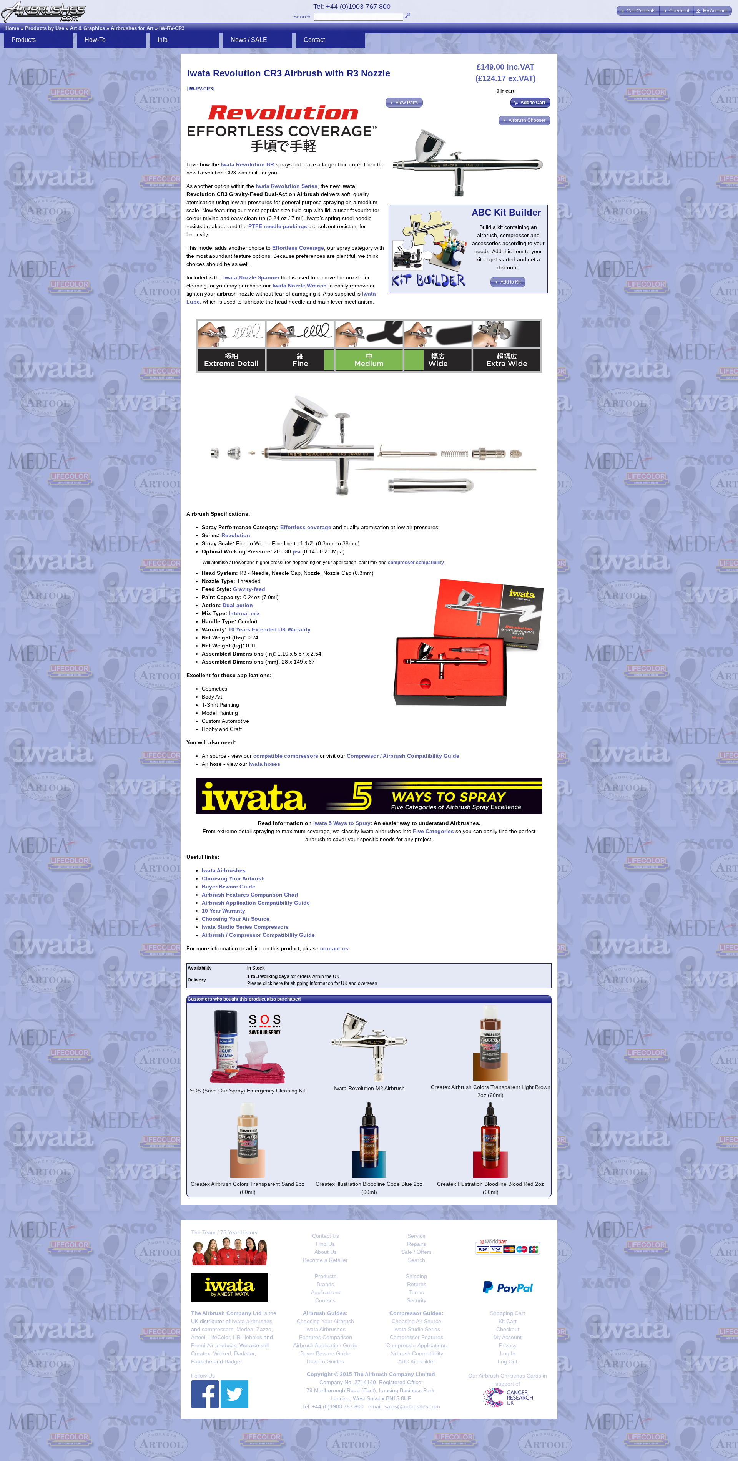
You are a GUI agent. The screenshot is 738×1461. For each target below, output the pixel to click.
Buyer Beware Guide (228, 886)
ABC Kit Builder (416, 1361)
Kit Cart (508, 1321)
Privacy (508, 1345)
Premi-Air (202, 1345)
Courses (325, 1300)
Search (302, 16)
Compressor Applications (416, 1345)
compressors (217, 1329)
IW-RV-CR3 (171, 28)
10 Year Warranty (223, 911)
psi (297, 551)
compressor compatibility (416, 562)
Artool (198, 1337)
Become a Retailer (325, 1260)
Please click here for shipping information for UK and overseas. (312, 983)
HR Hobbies (247, 1337)
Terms (416, 1292)
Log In (507, 1353)
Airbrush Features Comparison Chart (250, 895)
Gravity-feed (249, 589)
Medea (244, 1329)
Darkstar (244, 1353)
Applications (325, 1292)
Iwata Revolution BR (247, 164)
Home (12, 28)
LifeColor (219, 1337)
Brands (325, 1284)
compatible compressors (285, 756)
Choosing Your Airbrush (233, 878)
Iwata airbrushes (252, 1321)
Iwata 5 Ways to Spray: (342, 823)
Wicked (222, 1353)
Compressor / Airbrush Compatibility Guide (403, 756)
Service (416, 1236)
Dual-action (238, 605)
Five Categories (433, 831)
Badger (233, 1361)
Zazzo (263, 1329)
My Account (508, 1337)
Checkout (507, 1329)
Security (416, 1300)
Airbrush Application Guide (325, 1345)
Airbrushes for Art (132, 28)
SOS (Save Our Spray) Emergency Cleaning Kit (247, 1090)
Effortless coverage (305, 527)
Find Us (325, 1244)
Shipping (416, 1276)
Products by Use (44, 28)
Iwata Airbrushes (224, 870)
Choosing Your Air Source (235, 919)
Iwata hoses (264, 764)
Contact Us (325, 1236)
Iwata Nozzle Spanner (251, 277)
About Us (325, 1252)
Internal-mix (244, 613)
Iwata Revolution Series (286, 186)
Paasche (201, 1361)
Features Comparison (325, 1337)
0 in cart (505, 91)
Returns (416, 1284)
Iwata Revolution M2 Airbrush (369, 1088)
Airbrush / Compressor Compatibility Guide (258, 935)
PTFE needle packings (277, 226)
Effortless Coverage (298, 248)
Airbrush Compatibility (416, 1353)
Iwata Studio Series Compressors (245, 927)
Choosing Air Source (416, 1321)
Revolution (235, 535)
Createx (200, 1353)
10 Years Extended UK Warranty (269, 629)
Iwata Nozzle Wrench (300, 285)
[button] (638, 11)
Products (325, 1276)
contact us (334, 948)
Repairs (416, 1244)
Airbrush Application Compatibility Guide (256, 903)
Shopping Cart (507, 1313)
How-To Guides (325, 1361)
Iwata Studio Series (416, 1329)
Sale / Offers (416, 1252)
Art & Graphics (87, 28)
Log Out (507, 1361)
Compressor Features (416, 1337)
